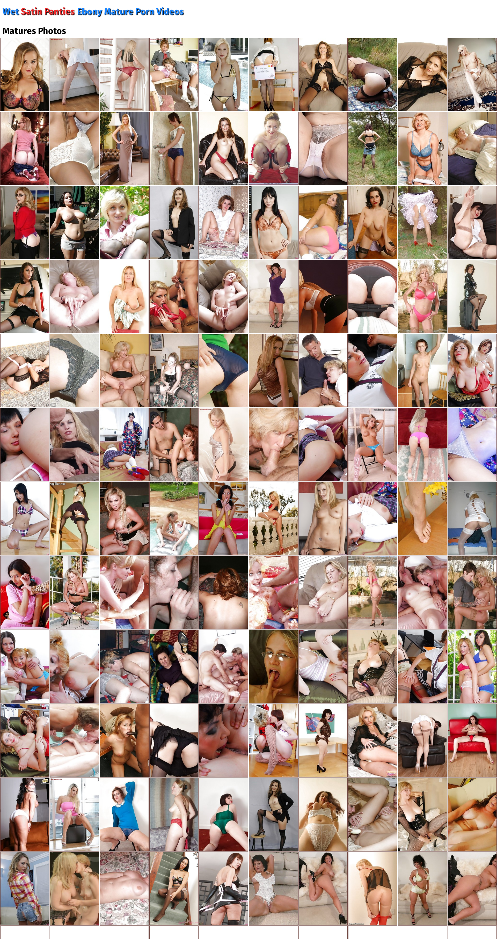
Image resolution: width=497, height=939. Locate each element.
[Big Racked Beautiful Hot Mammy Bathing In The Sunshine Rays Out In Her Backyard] (74, 222)
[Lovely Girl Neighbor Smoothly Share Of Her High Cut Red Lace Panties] (174, 814)
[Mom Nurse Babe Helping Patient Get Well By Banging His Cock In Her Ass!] (472, 518)
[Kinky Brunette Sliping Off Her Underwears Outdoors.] (372, 148)
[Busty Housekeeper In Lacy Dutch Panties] (74, 370)
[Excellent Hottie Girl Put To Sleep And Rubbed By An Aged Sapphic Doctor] (223, 740)
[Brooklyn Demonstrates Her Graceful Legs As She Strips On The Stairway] (124, 74)
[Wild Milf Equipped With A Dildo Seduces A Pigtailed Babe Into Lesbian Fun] (124, 444)
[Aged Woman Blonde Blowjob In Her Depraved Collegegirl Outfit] (323, 370)
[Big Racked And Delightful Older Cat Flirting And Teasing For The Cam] (174, 592)
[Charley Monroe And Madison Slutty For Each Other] (25, 888)
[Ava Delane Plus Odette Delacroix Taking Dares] (223, 74)
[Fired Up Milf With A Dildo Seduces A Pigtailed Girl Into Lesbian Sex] (323, 444)
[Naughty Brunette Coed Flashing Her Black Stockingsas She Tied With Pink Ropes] (25, 370)
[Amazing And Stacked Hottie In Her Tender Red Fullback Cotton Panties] (323, 222)
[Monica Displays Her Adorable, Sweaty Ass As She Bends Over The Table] (174, 740)
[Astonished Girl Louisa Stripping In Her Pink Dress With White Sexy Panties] (74, 814)
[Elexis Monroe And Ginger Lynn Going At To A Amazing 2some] (372, 814)
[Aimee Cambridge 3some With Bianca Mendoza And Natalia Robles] (25, 296)
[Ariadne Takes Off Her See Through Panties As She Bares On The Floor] (124, 814)
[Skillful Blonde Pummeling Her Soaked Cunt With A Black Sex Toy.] (422, 814)
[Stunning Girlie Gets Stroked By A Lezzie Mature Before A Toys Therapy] (472, 370)
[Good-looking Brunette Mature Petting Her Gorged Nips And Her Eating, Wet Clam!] (372, 222)
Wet (39, 11)
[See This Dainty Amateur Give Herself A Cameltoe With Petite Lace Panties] (223, 222)
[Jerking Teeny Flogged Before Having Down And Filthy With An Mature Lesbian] (25, 592)
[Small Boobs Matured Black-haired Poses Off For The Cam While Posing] (273, 814)
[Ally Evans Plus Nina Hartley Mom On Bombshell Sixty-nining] (25, 222)
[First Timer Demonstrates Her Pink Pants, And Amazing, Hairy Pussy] (372, 296)
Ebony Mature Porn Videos (130, 11)
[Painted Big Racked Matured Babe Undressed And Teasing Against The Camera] (323, 888)
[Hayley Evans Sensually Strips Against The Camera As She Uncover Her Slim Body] (74, 74)
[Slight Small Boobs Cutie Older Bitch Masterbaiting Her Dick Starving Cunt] (74, 296)
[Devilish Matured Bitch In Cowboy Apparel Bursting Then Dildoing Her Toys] (472, 888)
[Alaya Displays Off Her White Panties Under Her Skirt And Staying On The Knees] (323, 296)
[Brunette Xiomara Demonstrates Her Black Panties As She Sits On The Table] (174, 666)
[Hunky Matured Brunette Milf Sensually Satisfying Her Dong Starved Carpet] (124, 888)
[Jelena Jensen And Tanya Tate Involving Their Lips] (273, 222)
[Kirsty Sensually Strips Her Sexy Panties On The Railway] (124, 222)
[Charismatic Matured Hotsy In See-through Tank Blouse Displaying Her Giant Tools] (273, 370)
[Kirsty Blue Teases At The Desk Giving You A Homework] (273, 74)
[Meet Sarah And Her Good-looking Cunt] (472, 814)
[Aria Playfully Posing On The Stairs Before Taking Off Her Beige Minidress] (174, 888)
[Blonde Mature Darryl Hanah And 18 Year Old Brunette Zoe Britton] (323, 518)
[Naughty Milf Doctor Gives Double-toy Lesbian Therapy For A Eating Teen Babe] (422, 666)
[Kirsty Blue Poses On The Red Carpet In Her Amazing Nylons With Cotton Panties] (273, 148)
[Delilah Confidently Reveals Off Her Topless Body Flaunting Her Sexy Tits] (372, 444)
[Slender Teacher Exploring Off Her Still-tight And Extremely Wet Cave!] (422, 370)
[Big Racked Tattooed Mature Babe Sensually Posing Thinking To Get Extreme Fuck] (273, 888)
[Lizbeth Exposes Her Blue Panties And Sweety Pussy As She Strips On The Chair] (223, 370)
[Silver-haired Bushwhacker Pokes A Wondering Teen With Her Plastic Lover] (472, 444)
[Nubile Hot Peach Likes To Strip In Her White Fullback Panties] (25, 814)
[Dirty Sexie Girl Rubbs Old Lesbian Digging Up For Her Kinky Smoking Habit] (223, 518)
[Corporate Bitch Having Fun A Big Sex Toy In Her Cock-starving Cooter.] (273, 666)
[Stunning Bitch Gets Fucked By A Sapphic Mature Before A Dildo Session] (323, 666)
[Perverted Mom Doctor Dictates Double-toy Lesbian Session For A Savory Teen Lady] (372, 370)
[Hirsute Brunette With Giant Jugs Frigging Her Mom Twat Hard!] (323, 814)
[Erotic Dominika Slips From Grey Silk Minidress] (124, 148)
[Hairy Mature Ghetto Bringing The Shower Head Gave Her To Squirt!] (174, 148)
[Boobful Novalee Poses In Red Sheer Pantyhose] (372, 888)
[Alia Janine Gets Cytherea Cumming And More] (223, 888)
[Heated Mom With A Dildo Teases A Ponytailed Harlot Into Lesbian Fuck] (74, 666)
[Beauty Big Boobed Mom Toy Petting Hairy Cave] (422, 148)
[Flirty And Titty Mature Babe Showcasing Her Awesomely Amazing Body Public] (323, 592)
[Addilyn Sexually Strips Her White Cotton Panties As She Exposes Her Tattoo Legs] (323, 148)
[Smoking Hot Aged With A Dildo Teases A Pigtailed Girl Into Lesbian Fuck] (372, 518)
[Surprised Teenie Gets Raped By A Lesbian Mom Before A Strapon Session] (25, 740)
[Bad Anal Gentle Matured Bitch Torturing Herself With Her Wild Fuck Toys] (174, 370)
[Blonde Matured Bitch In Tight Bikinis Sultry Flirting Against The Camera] (422, 444)
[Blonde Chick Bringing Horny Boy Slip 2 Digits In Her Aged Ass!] (223, 592)
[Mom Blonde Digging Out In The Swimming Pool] (174, 518)
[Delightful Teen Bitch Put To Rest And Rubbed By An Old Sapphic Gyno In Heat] (25, 444)
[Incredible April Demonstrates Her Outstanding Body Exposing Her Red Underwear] (223, 148)
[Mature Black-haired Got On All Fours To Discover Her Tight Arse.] (174, 222)
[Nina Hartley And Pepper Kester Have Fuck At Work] (74, 888)
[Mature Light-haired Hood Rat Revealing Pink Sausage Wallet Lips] (223, 296)
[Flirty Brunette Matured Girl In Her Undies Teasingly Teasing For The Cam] (422, 74)
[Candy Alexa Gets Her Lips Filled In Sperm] (25, 74)
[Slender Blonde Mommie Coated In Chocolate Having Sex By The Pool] (124, 592)
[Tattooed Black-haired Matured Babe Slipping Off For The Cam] (273, 296)
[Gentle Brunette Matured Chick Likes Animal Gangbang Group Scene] (422, 592)
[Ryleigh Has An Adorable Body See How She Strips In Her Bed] (223, 444)
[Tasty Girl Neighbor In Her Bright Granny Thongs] (74, 148)
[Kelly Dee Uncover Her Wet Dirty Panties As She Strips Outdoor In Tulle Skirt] (422, 222)
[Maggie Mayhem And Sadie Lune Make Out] (25, 148)
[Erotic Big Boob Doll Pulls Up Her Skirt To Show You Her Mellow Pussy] (372, 740)
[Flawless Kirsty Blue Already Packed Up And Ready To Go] (472, 296)
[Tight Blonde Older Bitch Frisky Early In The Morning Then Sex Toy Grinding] (472, 148)
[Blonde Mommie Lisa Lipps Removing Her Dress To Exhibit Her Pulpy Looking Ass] (124, 296)
